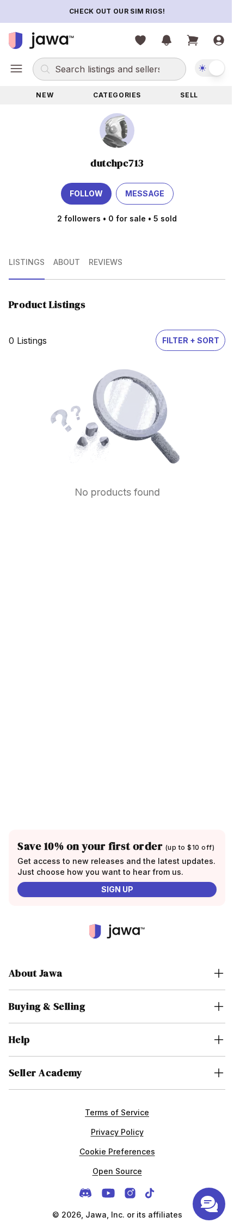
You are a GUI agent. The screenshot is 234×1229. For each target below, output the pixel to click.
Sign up (117, 889)
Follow (86, 193)
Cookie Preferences (113, 1177)
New (44, 95)
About (66, 262)
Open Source (113, 1197)
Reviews (105, 262)
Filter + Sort (190, 340)
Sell (189, 95)
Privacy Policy (113, 1158)
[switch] (210, 68)
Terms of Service (113, 1138)
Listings (27, 262)
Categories (117, 95)
